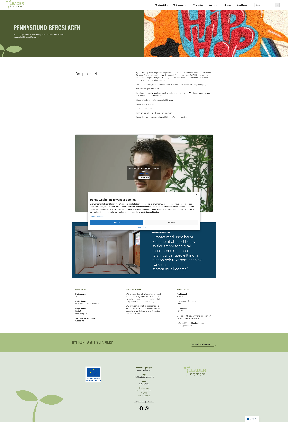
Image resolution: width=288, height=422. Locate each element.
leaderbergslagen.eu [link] (144, 370)
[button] (197, 194)
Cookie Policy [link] (142, 227)
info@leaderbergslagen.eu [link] (144, 377)
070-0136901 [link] (144, 384)
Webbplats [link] (79, 321)
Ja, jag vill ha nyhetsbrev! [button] (201, 344)
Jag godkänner (144, 177)
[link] (75, 5)
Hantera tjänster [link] (97, 216)
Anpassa (171, 222)
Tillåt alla (116, 222)
